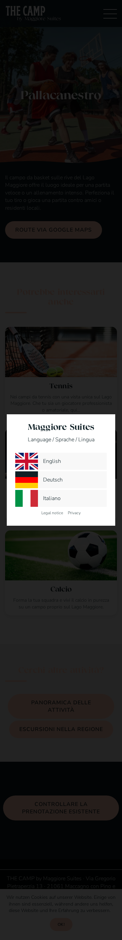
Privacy (74, 513)
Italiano (52, 498)
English (52, 461)
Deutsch (53, 480)
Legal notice (52, 513)
